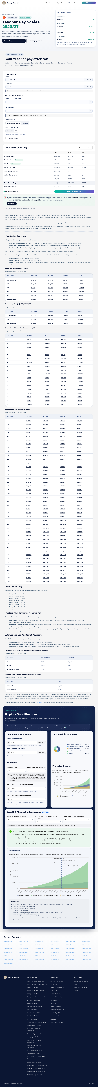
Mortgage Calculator (33, 1037)
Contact (76, 990)
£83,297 (80, 393)
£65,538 (79, 432)
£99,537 (45, 520)
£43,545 (50, 295)
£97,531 (62, 512)
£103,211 (79, 512)
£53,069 (28, 424)
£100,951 (79, 509)
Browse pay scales (35, 41)
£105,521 (79, 516)
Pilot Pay (53, 1003)
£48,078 (91, 39)
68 (16, 130)
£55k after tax (23, 945)
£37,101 (33, 287)
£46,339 (81, 291)
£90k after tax (39, 948)
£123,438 (80, 543)
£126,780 (46, 558)
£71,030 (45, 467)
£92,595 (45, 509)
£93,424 (28, 512)
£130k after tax (70, 952)
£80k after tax (8, 948)
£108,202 (28, 535)
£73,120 (47, 389)
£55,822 (45, 428)
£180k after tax (39, 959)
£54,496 (45, 424)
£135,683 (63, 566)
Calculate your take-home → (14, 41)
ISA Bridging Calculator (34, 1050)
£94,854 (45, 512)
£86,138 (45, 497)
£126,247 (80, 547)
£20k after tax (8, 941)
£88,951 (28, 505)
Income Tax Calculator (34, 1006)
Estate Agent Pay (56, 1013)
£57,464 (47, 351)
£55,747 (28, 432)
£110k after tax (8, 952)
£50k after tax (8, 945)
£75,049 (28, 478)
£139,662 (46, 574)
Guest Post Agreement (81, 987)
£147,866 (63, 581)
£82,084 (45, 490)
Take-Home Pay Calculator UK (37, 984)
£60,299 (47, 358)
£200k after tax (8, 963)
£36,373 (50, 284)
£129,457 (63, 558)
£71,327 (79, 447)
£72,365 (63, 381)
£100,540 (28, 524)
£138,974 (63, 570)
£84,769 (62, 490)
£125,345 (28, 558)
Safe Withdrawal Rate (16, 816)
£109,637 (46, 535)
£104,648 (63, 524)
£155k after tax (55, 956)
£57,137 (28, 436)
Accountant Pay (56, 993)
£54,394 (28, 428)
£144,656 (80, 570)
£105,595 (28, 532)
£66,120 (45, 455)
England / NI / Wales (13, 123)
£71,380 (47, 385)
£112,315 (62, 535)
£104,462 (46, 528)
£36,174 (91, 26)
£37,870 (65, 280)
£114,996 (63, 539)
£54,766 (47, 343)
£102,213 (63, 520)
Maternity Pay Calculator (35, 1074)
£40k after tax (70, 941)
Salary (7, 76)
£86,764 (62, 493)
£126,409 (63, 555)
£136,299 (46, 570)
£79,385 (79, 467)
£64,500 (45, 451)
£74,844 (80, 374)
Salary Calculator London (35, 990)
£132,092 (80, 555)
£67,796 (45, 459)
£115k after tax (23, 952)
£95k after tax (55, 948)
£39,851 (65, 284)
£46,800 (65, 295)
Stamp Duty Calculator (34, 1062)
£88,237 (45, 501)
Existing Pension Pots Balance (20, 784)
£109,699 (63, 532)
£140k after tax (8, 956)
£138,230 (28, 574)
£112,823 (80, 528)
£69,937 (29, 385)
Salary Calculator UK (33, 993)
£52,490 (50, 323)
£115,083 (46, 543)
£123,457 (63, 551)
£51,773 (28, 421)
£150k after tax (39, 956)
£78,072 (80, 381)
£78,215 (45, 482)
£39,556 (33, 291)
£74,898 (47, 393)
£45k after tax (86, 941)
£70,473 (62, 459)
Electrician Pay (55, 1000)
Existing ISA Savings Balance (19, 795)
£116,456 (28, 547)
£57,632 (80, 315)
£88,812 (62, 497)
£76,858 (47, 397)
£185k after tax (55, 959)
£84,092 (45, 493)
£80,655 (28, 490)
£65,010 (29, 374)
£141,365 (80, 566)
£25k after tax (23, 941)
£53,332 (29, 343)
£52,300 (81, 299)
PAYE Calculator (32, 1019)
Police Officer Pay (56, 997)
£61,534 (28, 447)
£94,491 (79, 497)
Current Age (12, 767)
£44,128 (65, 291)
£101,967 (46, 524)
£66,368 (28, 459)
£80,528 (47, 404)
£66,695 (29, 378)
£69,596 (28, 467)
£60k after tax (39, 945)
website (39, 702)
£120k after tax (39, 952)
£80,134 (45, 486)
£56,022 (29, 351)
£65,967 (63, 366)
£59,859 (62, 432)
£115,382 (79, 532)
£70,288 (80, 362)
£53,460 (47, 339)
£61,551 (63, 355)
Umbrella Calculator (33, 1053)
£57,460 (63, 343)
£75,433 (62, 470)
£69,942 (79, 444)
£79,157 (62, 478)
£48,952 (81, 295)
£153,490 (80, 581)
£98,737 (79, 505)
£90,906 (62, 501)
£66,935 (79, 436)
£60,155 (63, 351)
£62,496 (80, 323)
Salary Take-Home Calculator (36, 997)
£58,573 (45, 436)
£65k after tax (55, 945)
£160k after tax (70, 956)
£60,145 (28, 444)
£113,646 (28, 543)
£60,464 (80, 319)
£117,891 (45, 547)
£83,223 (63, 404)
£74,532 (45, 474)
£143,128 (46, 578)
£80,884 (62, 482)
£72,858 (79, 451)
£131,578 (28, 566)
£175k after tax (24, 959)
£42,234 (81, 284)
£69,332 (45, 463)
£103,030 (28, 528)
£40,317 (81, 280)
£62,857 (79, 424)
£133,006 (46, 566)
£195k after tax (86, 959)
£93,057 (62, 505)
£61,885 (47, 362)
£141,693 (28, 578)
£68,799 (62, 455)
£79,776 (80, 385)
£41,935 (65, 287)
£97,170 (45, 516)
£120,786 (46, 551)
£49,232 (33, 319)
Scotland (25, 123)
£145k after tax (24, 956)
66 (8, 130)
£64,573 (63, 362)
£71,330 (28, 470)
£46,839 (50, 299)
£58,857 (29, 358)
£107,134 (63, 528)
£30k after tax (39, 941)
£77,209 (62, 474)
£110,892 (28, 539)
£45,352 (33, 299)
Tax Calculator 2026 (33, 1013)
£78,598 (47, 400)
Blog (69, 3)
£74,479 (79, 455)
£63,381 (29, 370)
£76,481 (45, 478)
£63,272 (47, 366)
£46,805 (91, 32)
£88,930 (80, 404)
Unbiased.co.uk (70, 728)
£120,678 (80, 539)
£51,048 (33, 323)
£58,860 (47, 355)
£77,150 (29, 400)
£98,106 (28, 520)
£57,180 (62, 424)
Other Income (10, 83)
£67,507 (63, 370)
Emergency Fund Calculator (36, 1068)
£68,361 (79, 440)
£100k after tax (70, 948)
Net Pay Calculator (33, 1016)
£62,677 (62, 440)
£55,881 (62, 421)
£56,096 (47, 347)
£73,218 (80, 370)
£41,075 (50, 291)
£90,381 (45, 505)
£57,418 (29, 355)
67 (12, 130)
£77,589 (63, 393)
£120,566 (63, 547)
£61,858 (80, 339)
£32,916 (33, 280)
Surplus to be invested (74, 816)
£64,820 (47, 370)
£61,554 (79, 421)
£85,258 (80, 397)
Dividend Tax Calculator (34, 1025)
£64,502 (80, 347)
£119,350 (28, 551)
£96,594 (79, 501)
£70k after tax (70, 945)
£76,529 (80, 378)
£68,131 (47, 378)
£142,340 (63, 574)
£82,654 (28, 493)
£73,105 (28, 474)
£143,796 (28, 581)
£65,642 (62, 447)
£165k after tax (86, 956)
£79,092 (29, 404)
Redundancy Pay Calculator (36, 1071)
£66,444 (47, 374)
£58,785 (63, 347)
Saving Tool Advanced (81, 981)
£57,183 (45, 432)
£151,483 (80, 578)
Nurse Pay (54, 984)
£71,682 (29, 389)
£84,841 (79, 478)
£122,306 (28, 555)
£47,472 (33, 315)
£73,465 (29, 393)
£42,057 (33, 295)
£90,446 (79, 490)
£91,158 (28, 509)
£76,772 (28, 482)
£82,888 (79, 474)
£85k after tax (23, 948)
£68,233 (29, 381)
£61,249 (62, 436)
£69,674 (47, 381)
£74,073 (63, 385)
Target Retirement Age (36, 767)
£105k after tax (86, 948)
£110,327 (80, 524)
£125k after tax (55, 952)
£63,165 (80, 343)
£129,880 (46, 562)
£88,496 (79, 486)
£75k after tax (86, 945)
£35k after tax (55, 941)
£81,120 (79, 470)
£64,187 (79, 428)
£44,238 (81, 287)
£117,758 (63, 543)
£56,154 (66, 323)
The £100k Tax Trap (57, 1022)
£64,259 (62, 444)
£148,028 (80, 574)
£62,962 (45, 447)
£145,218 (46, 581)
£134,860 (28, 570)
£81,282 (63, 400)
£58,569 (28, 440)
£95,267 (62, 509)
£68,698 (80, 358)
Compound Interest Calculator (37, 1065)
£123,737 (46, 555)
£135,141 (79, 558)
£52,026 (29, 339)
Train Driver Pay (56, 1006)
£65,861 (80, 351)
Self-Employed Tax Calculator (37, 1022)
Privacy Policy (90, 1083)
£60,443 (29, 362)
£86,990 (80, 400)
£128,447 (29, 562)
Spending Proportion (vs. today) (46, 817)
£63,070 (28, 451)
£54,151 (66, 319)
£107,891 (80, 520)
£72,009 (62, 463)
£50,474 (65, 299)
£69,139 (63, 374)
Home (4, 14)
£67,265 (80, 355)
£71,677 (80, 366)
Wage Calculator (32, 1003)
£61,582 (45, 444)
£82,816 (62, 486)
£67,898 (28, 463)
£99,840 (62, 516)
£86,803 (28, 501)
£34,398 (50, 280)
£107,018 (46, 532)
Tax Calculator (32, 1009)
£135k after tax (86, 952)
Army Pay (54, 1019)
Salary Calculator (32, 987)
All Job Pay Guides (57, 981)
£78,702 (28, 486)
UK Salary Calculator (33, 1000)
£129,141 (79, 551)
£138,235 (80, 562)
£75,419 (29, 397)
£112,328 (46, 539)
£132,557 (63, 562)
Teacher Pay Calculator (34, 1034)
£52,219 (66, 315)
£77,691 (79, 463)
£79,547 (63, 397)
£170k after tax (8, 959)
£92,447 (79, 493)
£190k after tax (70, 959)
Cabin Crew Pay (56, 1016)
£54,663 (29, 347)
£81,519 (80, 389)
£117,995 (79, 535)
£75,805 (63, 389)
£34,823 (33, 284)
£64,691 (28, 455)
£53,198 (45, 421)
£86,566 (79, 482)
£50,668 (50, 319)
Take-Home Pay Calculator (36, 981)
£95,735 (28, 516)
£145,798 (63, 578)
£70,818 (63, 378)
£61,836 (29, 366)
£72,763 (45, 470)
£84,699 (28, 497)
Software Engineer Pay (58, 987)
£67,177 (62, 451)
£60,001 (45, 440)
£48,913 (50, 315)
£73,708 (62, 467)
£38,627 (50, 287)
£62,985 (63, 358)
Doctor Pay (54, 990)
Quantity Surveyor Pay (58, 1009)
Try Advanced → (89, 3)
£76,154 (79, 459)
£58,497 (62, 428)
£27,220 (91, 19)
